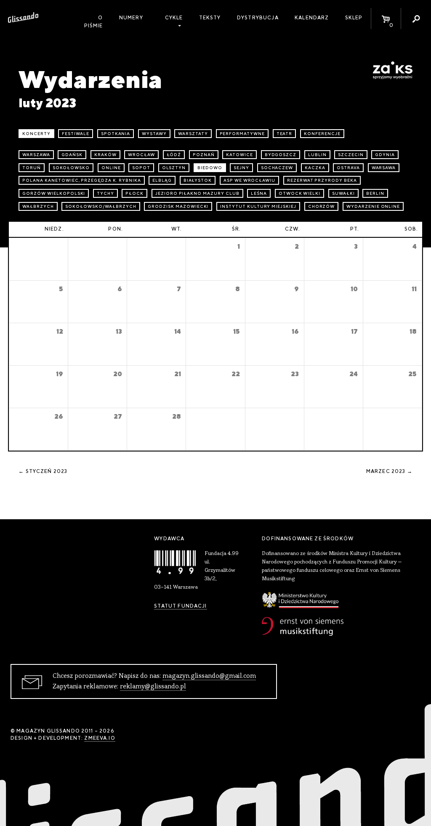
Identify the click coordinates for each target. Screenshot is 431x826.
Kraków (105, 154)
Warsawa (384, 167)
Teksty (210, 18)
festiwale (75, 133)
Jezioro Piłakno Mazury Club (197, 193)
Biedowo (209, 167)
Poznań (204, 154)
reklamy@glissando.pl (153, 686)
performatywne (242, 133)
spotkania (115, 133)
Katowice (239, 154)
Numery (131, 18)
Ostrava (348, 167)
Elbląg (162, 180)
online (111, 167)
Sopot (141, 167)
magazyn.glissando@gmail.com (209, 676)
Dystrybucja (258, 18)
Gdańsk (71, 154)
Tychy (105, 193)
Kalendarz (312, 18)
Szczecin (351, 154)
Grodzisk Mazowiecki (178, 206)
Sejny (241, 167)
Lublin (317, 154)
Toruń (31, 167)
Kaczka (315, 167)
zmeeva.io (99, 738)
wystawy (154, 133)
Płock (134, 193)
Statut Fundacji (180, 606)
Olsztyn (174, 167)
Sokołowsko (71, 167)
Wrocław (141, 154)
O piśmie (93, 22)
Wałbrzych (38, 206)
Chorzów (321, 206)
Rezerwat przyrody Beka (322, 180)
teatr (285, 133)
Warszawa (36, 154)
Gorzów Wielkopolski (53, 193)
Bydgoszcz (281, 154)
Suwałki (343, 193)
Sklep (354, 18)
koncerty (36, 133)
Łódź (174, 154)
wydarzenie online (373, 206)
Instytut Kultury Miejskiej (258, 206)
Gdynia (385, 154)
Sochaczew (277, 167)
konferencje (322, 133)
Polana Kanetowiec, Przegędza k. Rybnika (81, 180)
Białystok (198, 180)
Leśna (259, 193)
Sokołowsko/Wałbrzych (100, 206)
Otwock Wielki (299, 193)
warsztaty (193, 133)
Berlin (375, 193)
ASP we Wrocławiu (249, 180)
